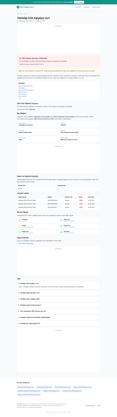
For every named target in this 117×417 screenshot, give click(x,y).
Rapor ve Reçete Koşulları (26, 90)
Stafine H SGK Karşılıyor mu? (51, 391)
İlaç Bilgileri (22, 88)
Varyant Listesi (23, 92)
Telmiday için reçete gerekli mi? (30, 323)
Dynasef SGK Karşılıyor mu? (62, 387)
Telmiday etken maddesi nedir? (30, 299)
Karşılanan (87, 7)
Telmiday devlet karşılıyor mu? (30, 293)
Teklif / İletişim (79, 2)
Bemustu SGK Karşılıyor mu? (26, 387)
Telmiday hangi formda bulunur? (30, 305)
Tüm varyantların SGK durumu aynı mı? (33, 311)
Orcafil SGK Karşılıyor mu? (44, 387)
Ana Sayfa (78, 7)
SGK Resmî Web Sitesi (26, 243)
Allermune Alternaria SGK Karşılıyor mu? (29, 394)
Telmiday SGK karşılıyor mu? (29, 283)
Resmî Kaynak (22, 96)
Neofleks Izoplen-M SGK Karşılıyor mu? (29, 391)
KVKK (98, 405)
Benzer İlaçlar (22, 94)
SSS (20, 98)
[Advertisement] (58, 39)
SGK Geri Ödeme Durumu (26, 86)
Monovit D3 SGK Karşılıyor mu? (82, 387)
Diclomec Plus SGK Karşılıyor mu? (72, 391)
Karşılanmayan (96, 7)
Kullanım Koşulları (90, 405)
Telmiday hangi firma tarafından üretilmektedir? (35, 317)
